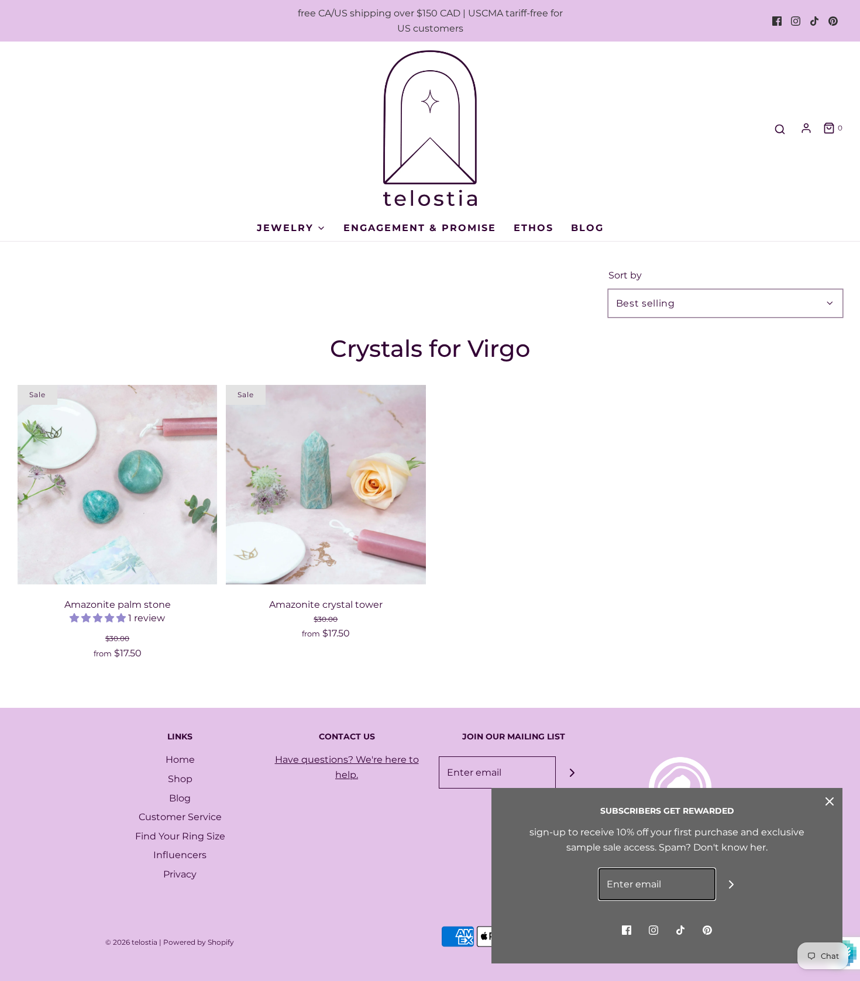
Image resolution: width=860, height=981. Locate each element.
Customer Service (180, 816)
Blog (587, 227)
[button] (99, 618)
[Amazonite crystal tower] (325, 484)
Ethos (533, 227)
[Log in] (806, 128)
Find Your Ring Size (180, 836)
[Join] (572, 772)
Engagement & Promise (419, 227)
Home (180, 759)
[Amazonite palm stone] (117, 484)
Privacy (180, 874)
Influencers (180, 854)
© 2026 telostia (131, 942)
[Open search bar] (779, 129)
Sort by (625, 275)
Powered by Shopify (198, 942)
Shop (180, 778)
